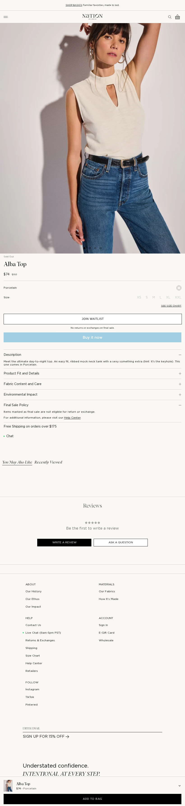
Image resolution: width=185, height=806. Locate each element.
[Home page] (92, 17)
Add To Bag (92, 799)
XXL (178, 297)
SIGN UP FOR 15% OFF (44, 736)
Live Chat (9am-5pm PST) (43, 633)
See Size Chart (171, 306)
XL (168, 297)
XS (139, 297)
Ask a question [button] (121, 542)
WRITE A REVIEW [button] (64, 542)
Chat (10, 436)
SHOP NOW (117, 5)
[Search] (170, 17)
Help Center (72, 417)
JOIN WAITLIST (93, 319)
